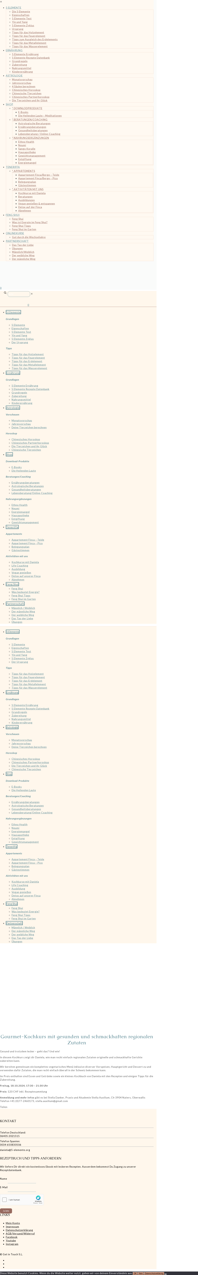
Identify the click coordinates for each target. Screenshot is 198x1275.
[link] (32, 293)
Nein (141, 1273)
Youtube (11, 1240)
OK (135, 1273)
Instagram (12, 1244)
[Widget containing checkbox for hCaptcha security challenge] (22, 1199)
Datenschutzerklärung (19, 1230)
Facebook (12, 1237)
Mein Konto (13, 1223)
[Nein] (165, 1274)
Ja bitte (6, 1211)
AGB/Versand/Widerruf (20, 1233)
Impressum (12, 1226)
